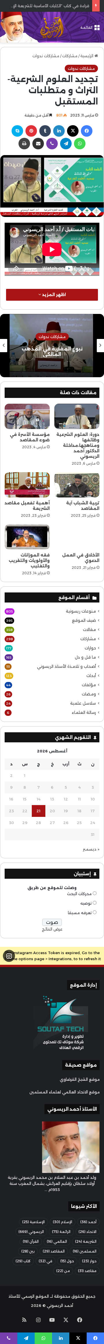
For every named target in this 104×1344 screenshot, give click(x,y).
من (63, 1271)
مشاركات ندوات (45, 56)
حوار (89, 1261)
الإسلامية (33, 1222)
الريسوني (31, 1231)
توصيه (86, 903)
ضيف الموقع (84, 620)
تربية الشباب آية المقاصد (82, 505)
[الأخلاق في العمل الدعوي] (76, 537)
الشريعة (85, 1241)
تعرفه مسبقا (80, 912)
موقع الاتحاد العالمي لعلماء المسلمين (64, 1092)
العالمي (57, 1241)
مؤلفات (89, 685)
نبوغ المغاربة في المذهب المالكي (52, 351)
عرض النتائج (52, 929)
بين (28, 1251)
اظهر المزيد (53, 294)
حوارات (90, 648)
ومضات (89, 694)
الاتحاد (87, 1231)
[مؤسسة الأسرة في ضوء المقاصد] (27, 416)
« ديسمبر (91, 849)
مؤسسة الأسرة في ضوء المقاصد (30, 437)
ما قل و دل (85, 657)
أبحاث (91, 675)
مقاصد (87, 1271)
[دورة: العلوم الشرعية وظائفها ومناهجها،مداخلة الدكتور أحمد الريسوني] (76, 416)
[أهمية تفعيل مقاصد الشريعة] (27, 484)
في (45, 1261)
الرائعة (61, 1231)
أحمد (88, 1222)
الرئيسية (87, 56)
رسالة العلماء (84, 712)
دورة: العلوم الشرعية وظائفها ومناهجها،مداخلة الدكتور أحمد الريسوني (77, 445)
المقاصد (54, 1251)
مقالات (89, 629)
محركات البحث (79, 893)
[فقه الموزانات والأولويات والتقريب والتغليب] (27, 537)
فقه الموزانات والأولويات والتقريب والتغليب (29, 560)
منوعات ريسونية (81, 611)
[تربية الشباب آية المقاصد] (76, 484)
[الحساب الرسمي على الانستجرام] (9, 956)
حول (67, 1261)
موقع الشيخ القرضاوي (80, 1079)
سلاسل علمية (83, 703)
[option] (52, 345)
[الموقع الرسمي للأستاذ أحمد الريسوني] (52, 27)
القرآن (31, 1241)
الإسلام (62, 1222)
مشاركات (69, 56)
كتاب (23, 1261)
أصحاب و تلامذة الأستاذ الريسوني (66, 666)
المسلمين (84, 1251)
